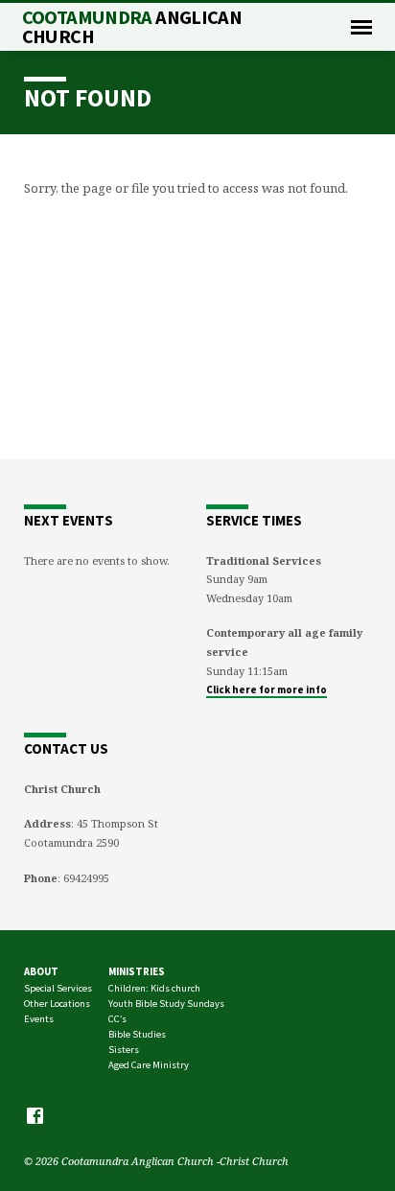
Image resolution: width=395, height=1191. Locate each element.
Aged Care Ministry (148, 1065)
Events (39, 1019)
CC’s (117, 1019)
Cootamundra (132, 27)
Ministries (136, 971)
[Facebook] (35, 1115)
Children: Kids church (154, 988)
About (41, 971)
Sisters (123, 1049)
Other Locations (57, 1003)
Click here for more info (266, 689)
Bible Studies (137, 1034)
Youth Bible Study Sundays (166, 1003)
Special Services (58, 988)
